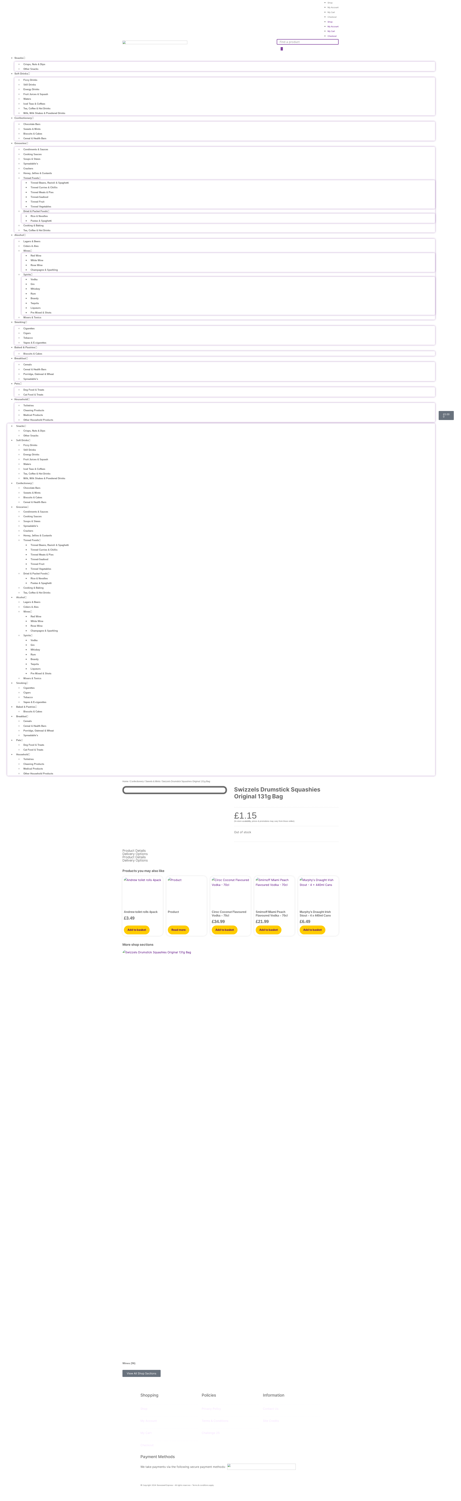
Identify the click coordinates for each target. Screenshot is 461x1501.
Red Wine (36, 255)
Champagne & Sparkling (44, 270)
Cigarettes (29, 328)
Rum (33, 293)
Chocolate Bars (31, 124)
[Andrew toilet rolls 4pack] (142, 892)
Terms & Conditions (215, 1421)
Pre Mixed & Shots (41, 312)
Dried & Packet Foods (35, 211)
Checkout (332, 17)
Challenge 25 (211, 1433)
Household (21, 399)
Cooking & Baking (33, 225)
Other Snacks (30, 69)
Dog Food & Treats (33, 389)
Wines (26, 250)
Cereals (27, 364)
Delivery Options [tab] (135, 854)
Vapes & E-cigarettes (34, 342)
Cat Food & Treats (33, 394)
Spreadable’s (30, 163)
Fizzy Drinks (30, 80)
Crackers (28, 168)
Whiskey (35, 288)
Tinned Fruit (37, 201)
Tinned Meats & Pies (42, 192)
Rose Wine (36, 265)
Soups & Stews (31, 159)
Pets (17, 383)
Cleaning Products (33, 410)
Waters (27, 99)
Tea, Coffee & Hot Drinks (36, 108)
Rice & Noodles (39, 216)
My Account (333, 7)
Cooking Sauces (32, 154)
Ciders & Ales (31, 246)
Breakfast (20, 358)
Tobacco (28, 338)
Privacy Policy (211, 1408)
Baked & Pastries (24, 347)
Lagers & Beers (31, 241)
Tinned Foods (31, 178)
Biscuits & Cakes (32, 133)
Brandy (35, 298)
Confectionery (23, 118)
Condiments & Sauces (35, 149)
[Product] (186, 892)
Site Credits (271, 1421)
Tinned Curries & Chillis (44, 187)
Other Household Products (38, 420)
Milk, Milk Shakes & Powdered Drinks (44, 113)
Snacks (18, 57)
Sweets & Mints (32, 129)
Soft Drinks (21, 73)
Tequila (35, 303)
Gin (33, 284)
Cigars (27, 333)
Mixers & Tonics (32, 317)
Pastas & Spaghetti (41, 220)
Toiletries (28, 405)
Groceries (20, 143)
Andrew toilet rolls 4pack (141, 911)
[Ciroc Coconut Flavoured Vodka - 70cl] (230, 892)
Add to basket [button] (136, 929)
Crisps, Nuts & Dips (34, 64)
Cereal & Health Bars (34, 138)
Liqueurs (36, 308)
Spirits (27, 274)
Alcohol (19, 235)
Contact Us (270, 1408)
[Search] (282, 49)
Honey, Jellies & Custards (37, 173)
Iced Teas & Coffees (34, 103)
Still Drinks (29, 84)
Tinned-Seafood (39, 197)
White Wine (37, 260)
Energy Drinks (31, 89)
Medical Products (33, 415)
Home (125, 781)
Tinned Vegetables (41, 206)
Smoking (19, 322)
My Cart (331, 12)
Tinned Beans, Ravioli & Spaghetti (50, 182)
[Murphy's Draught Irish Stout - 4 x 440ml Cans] (318, 892)
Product (173, 911)
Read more (178, 929)
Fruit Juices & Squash (35, 94)
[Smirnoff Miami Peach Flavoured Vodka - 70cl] (274, 892)
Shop (330, 22)
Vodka (34, 279)
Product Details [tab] (134, 850)
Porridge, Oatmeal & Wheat (38, 374)
